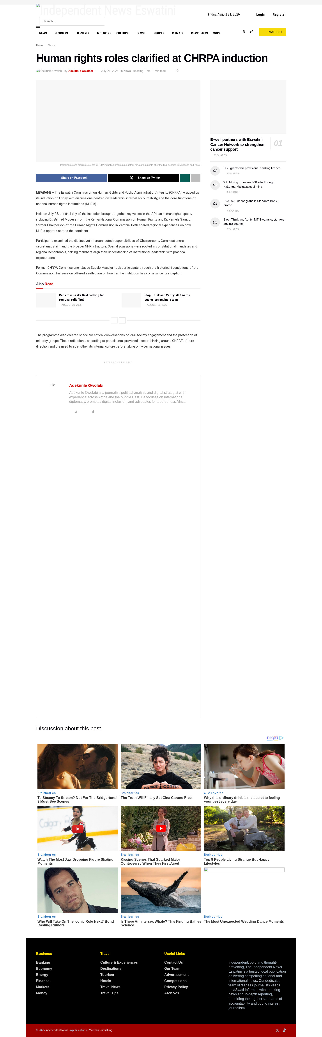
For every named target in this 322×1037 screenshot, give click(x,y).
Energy (42, 975)
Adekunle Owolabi (80, 70)
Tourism (107, 975)
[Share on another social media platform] (195, 178)
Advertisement (176, 975)
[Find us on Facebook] (229, 31)
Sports (159, 33)
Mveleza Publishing (100, 1030)
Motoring (104, 33)
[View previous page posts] (114, 320)
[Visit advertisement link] (161, 2)
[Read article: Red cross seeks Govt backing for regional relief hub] (46, 300)
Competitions (175, 981)
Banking (43, 962)
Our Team (172, 968)
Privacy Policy (176, 987)
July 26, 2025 (109, 70)
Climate (177, 33)
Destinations (110, 968)
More (216, 33)
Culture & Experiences (119, 962)
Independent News (57, 1030)
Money (41, 993)
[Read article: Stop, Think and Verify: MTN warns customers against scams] (131, 300)
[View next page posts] (122, 320)
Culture (122, 33)
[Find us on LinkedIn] (236, 31)
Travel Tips (109, 993)
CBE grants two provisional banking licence (251, 168)
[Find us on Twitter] (244, 31)
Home (39, 45)
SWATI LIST (274, 32)
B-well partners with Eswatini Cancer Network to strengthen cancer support (237, 144)
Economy (44, 968)
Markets (42, 987)
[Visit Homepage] (106, 10)
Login (260, 14)
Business (61, 33)
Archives (171, 993)
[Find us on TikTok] (251, 31)
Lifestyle (82, 33)
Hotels (105, 981)
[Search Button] (100, 21)
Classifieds (199, 33)
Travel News (110, 987)
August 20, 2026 (71, 305)
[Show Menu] (38, 26)
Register (279, 14)
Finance (43, 981)
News (43, 33)
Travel (141, 33)
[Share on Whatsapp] (185, 178)
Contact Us (173, 962)
